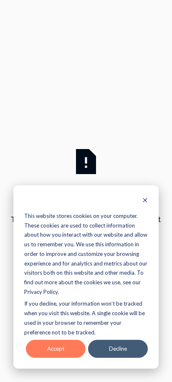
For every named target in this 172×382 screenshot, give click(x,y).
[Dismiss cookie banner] (145, 201)
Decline (118, 348)
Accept (55, 348)
